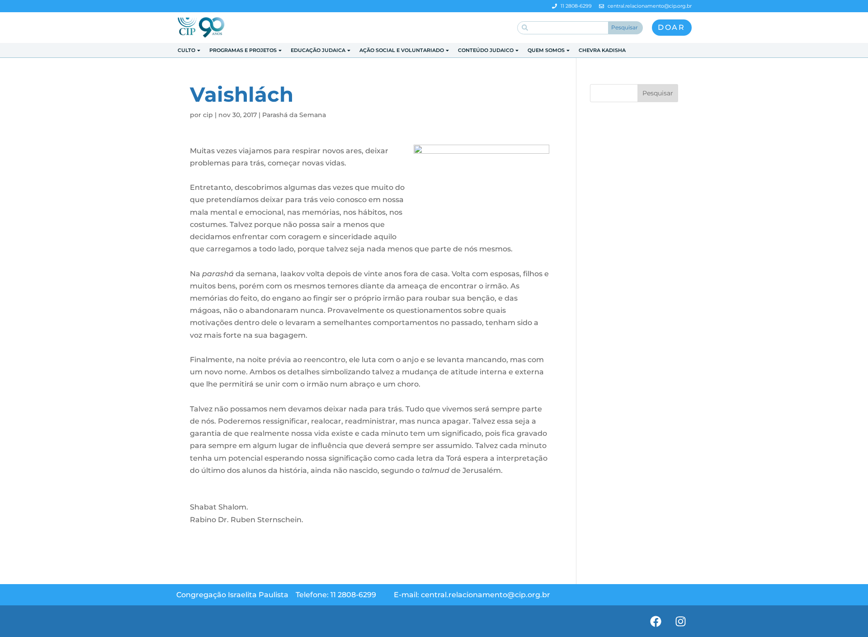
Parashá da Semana (294, 115)
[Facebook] (655, 621)
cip (208, 115)
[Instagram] (680, 621)
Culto (186, 50)
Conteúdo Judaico (486, 50)
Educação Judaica (318, 50)
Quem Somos (546, 50)
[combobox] (563, 27)
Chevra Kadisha (602, 50)
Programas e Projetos (243, 50)
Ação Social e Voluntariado (401, 50)
